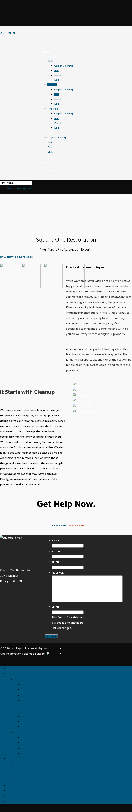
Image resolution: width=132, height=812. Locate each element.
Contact (12, 796)
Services (47, 132)
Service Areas (50, 56)
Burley (51, 61)
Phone (57, 551)
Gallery (11, 785)
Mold (57, 80)
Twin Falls (52, 108)
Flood (57, 75)
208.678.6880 (9, 33)
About (11, 790)
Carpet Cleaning (63, 65)
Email (56, 562)
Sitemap (29, 654)
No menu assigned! (19, 188)
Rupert (51, 84)
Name (56, 540)
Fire (56, 70)
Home (46, 51)
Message (58, 573)
